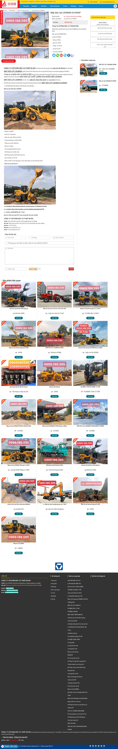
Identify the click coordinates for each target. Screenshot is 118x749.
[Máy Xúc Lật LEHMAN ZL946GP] (25, 29)
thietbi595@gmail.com (108, 2)
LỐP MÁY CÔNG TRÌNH (74, 639)
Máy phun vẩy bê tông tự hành (54, 465)
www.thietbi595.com (14, 227)
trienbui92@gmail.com (14, 229)
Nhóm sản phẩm (56, 18)
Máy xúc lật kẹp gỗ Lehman (75, 676)
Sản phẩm (34, 6)
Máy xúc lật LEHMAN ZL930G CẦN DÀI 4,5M (18, 426)
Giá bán (55, 22)
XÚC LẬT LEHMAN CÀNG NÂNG (76, 711)
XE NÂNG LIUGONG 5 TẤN (74, 589)
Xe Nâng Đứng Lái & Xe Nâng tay (76, 717)
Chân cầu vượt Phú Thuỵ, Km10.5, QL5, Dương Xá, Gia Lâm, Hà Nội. (24, 585)
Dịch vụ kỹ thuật (54, 6)
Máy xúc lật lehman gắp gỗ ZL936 (90, 504)
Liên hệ (81, 6)
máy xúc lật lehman (54, 387)
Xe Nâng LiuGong (72, 633)
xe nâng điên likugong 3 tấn (75, 596)
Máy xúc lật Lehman (23, 10)
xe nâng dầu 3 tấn (72, 648)
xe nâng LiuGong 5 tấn (74, 683)
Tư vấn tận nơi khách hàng (105, 33)
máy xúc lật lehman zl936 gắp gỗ (19, 308)
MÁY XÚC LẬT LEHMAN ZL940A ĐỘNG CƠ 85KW (90, 426)
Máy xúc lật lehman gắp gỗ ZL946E (19, 347)
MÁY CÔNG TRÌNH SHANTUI (75, 614)
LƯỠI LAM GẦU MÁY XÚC (74, 583)
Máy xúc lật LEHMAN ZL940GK (107, 81)
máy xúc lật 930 (72, 680)
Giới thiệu (43, 6)
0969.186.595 (94, 2)
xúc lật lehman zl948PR (38, 10)
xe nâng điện (71, 642)
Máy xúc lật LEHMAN (73, 689)
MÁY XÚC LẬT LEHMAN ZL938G (54, 347)
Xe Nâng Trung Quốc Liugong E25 (77, 661)
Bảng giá (73, 6)
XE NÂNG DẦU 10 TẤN (73, 608)
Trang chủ (26, 6)
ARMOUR (70, 655)
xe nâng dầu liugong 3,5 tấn (75, 636)
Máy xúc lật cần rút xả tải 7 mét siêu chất (54, 308)
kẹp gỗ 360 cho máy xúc (74, 701)
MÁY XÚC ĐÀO (72, 723)
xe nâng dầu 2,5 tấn (73, 673)
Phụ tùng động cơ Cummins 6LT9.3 (77, 714)
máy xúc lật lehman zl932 (75, 593)
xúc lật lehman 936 (73, 645)
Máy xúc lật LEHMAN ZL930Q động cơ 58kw (54, 426)
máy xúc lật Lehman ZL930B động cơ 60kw (90, 347)
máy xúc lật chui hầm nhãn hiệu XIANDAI (18, 504)
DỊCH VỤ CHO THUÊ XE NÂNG (75, 586)
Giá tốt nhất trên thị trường (105, 28)
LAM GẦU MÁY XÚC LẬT (74, 580)
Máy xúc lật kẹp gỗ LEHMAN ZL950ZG (78, 599)
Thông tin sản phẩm (8, 61)
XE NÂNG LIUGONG (73, 611)
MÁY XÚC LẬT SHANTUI (74, 605)
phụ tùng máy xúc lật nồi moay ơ (19, 387)
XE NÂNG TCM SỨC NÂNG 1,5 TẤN (90, 387)
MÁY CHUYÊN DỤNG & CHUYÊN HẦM (77, 698)
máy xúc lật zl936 (72, 621)
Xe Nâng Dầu (71, 602)
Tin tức (65, 6)
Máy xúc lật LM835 (18, 543)
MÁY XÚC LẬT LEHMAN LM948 (107, 64)
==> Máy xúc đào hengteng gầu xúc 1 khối (54, 504)
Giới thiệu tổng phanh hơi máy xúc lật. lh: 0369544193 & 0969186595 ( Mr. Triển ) (78, 627)
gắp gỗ (32, 80)
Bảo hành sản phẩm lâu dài (104, 39)
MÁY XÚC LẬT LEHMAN (13, 71)
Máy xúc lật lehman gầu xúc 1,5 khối (90, 308)
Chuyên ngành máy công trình (76, 664)
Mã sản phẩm (56, 16)
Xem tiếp (103, 73)
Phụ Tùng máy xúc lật (73, 658)
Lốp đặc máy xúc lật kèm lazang (76, 617)
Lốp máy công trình (73, 720)
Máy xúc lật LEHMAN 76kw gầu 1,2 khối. (19, 465)
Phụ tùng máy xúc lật (73, 686)
